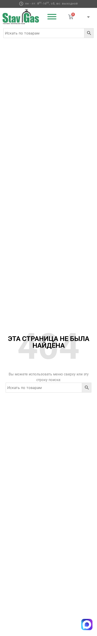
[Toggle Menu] (51, 16)
